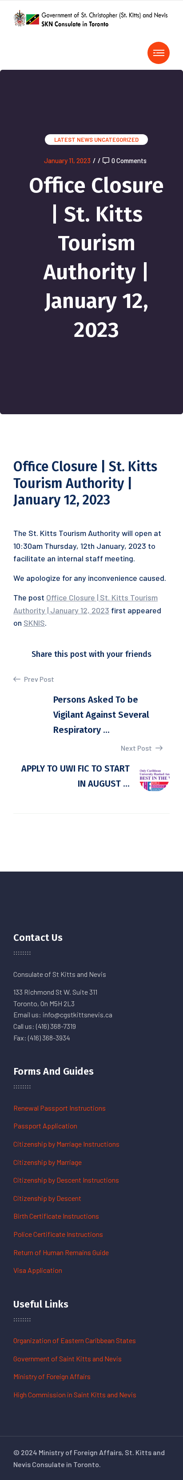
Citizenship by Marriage (47, 1162)
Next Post (137, 748)
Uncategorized (116, 139)
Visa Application (37, 1270)
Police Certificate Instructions (58, 1234)
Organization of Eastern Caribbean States (74, 1340)
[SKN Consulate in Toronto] (91, 17)
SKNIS (34, 623)
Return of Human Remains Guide (61, 1252)
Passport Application (45, 1125)
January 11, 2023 (67, 160)
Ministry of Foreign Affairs (52, 1376)
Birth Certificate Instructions (56, 1216)
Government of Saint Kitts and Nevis (67, 1358)
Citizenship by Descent (47, 1198)
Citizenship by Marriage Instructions (66, 1144)
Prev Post (38, 679)
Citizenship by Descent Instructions (66, 1180)
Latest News (73, 139)
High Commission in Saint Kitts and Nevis (74, 1394)
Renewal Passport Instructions (59, 1108)
